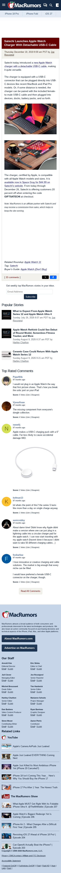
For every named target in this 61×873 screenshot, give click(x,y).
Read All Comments (30, 591)
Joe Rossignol (36, 675)
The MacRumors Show (24, 796)
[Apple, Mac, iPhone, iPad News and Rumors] (24, 9)
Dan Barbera (7, 709)
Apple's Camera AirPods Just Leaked (31, 746)
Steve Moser (7, 721)
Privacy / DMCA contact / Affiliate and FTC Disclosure (24, 856)
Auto (53, 866)
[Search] (52, 5)
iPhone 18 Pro (12, 13)
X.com (10, 669)
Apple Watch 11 (32, 262)
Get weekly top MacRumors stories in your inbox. (30, 285)
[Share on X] (45, 277)
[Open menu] (4, 5)
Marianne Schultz (38, 698)
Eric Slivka (35, 663)
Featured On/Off (9, 866)
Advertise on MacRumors (19, 647)
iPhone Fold (32, 13)
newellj (16, 424)
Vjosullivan (19, 402)
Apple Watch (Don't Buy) (34, 269)
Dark (9, 868)
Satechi (14, 265)
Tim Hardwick (36, 686)
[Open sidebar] (57, 5)
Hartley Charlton (21, 342)
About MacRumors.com (18, 638)
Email (4, 669)
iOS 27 (48, 13)
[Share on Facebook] (53, 277)
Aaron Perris (36, 721)
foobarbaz (18, 555)
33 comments (12, 277)
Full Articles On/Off (26, 866)
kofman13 (18, 497)
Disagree (35, 395)
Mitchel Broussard (10, 686)
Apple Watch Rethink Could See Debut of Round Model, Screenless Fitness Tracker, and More (35, 332)
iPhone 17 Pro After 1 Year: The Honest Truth (35, 787)
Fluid (39, 866)
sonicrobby (19, 520)
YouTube (12, 737)
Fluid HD (45, 866)
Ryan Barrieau (36, 709)
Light (4, 868)
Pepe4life (18, 377)
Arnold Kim (7, 663)
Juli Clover (6, 675)
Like (28, 395)
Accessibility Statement (11, 861)
